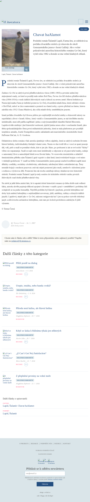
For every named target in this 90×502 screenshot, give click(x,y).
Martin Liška (20, 338)
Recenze (19, 274)
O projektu (24, 443)
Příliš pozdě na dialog (26, 263)
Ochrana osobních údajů (45, 450)
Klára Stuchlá (20, 361)
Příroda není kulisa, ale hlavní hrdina (34, 308)
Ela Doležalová (21, 293)
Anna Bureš (20, 271)
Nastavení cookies (45, 454)
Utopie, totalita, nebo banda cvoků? (33, 285)
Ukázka (6, 403)
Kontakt (67, 443)
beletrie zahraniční (25, 267)
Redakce (34, 443)
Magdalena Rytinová (23, 316)
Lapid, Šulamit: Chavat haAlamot (18, 405)
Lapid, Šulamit (10, 413)
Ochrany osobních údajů (55, 479)
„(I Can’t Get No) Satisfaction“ (31, 353)
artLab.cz (47, 492)
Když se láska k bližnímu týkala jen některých (38, 330)
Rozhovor (20, 319)
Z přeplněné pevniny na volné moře (33, 375)
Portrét (6, 411)
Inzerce (57, 443)
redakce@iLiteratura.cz (21, 241)
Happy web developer (46, 496)
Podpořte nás (46, 443)
